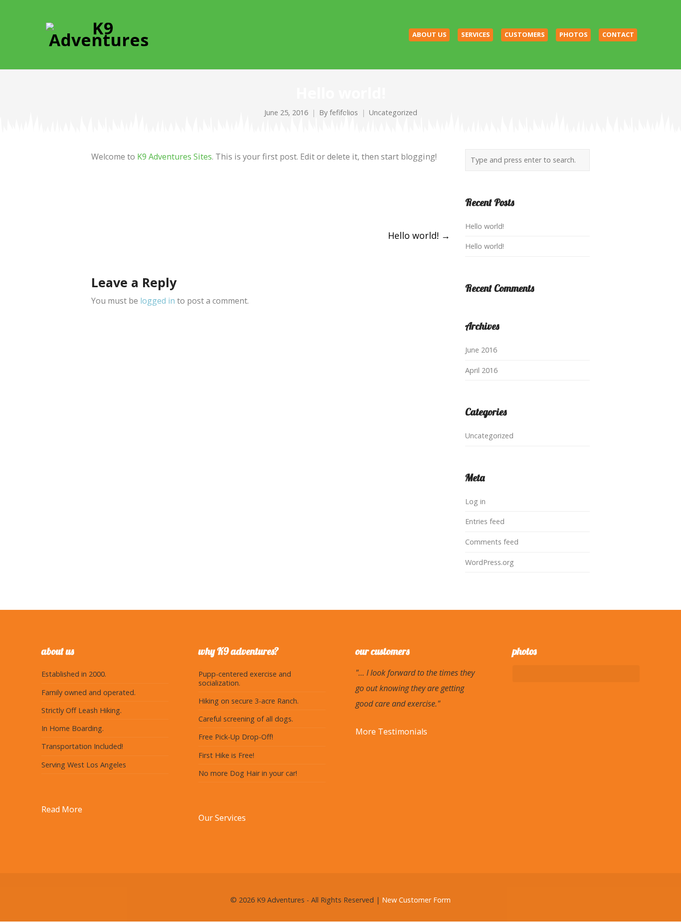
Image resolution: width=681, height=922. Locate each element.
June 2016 (481, 350)
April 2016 (481, 370)
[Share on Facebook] (95, 197)
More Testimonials (391, 731)
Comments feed (491, 542)
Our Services (222, 817)
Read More (61, 809)
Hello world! (419, 235)
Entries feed (485, 521)
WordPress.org (489, 562)
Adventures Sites (174, 156)
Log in (475, 501)
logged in (157, 300)
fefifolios (344, 112)
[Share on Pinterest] (169, 197)
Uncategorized (393, 112)
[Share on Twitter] (114, 197)
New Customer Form (416, 900)
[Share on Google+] (132, 197)
